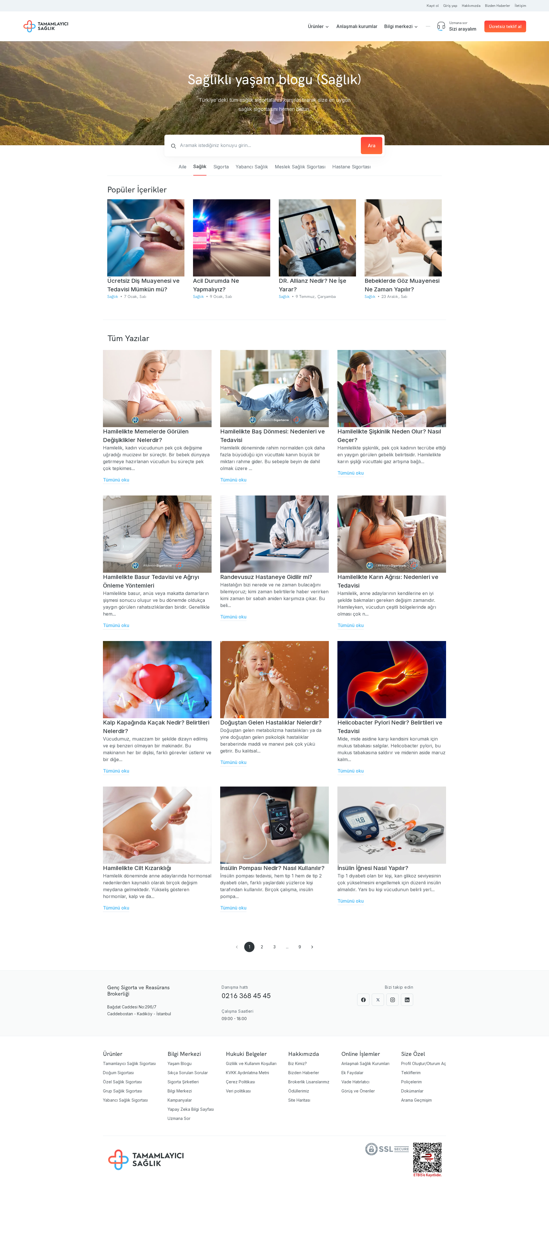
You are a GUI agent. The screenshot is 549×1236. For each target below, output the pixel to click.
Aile (182, 167)
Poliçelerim (411, 1081)
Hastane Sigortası (351, 167)
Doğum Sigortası (118, 1072)
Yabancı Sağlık (252, 167)
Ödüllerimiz (298, 1090)
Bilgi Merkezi (180, 1090)
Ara (371, 145)
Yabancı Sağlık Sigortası (125, 1100)
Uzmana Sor (179, 1118)
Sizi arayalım (462, 29)
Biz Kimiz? (297, 1063)
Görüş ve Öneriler (358, 1090)
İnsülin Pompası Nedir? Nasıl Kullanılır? (272, 868)
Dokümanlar (412, 1090)
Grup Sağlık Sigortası (122, 1090)
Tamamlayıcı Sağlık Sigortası (129, 1063)
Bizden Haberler (303, 1072)
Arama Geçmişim (416, 1100)
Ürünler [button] (316, 26)
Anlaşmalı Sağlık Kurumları (365, 1063)
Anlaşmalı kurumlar (356, 26)
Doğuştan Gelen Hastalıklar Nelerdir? (271, 722)
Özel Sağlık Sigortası (122, 1081)
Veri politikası (238, 1090)
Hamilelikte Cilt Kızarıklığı (137, 868)
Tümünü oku (116, 480)
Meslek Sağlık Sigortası (300, 167)
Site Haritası (299, 1100)
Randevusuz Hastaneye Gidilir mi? (266, 577)
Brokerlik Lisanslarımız (308, 1081)
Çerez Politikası (240, 1081)
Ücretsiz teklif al (505, 26)
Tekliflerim (411, 1072)
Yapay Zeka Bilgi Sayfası (191, 1109)
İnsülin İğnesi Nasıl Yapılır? (372, 868)
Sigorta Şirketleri (183, 1081)
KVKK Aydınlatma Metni (247, 1072)
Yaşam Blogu (180, 1063)
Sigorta (221, 167)
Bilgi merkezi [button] (399, 26)
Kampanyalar (180, 1100)
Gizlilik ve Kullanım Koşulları (251, 1063)
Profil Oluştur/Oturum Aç (423, 1063)
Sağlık (199, 166)
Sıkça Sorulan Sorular (188, 1072)
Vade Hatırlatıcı (355, 1081)
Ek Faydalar (352, 1072)
